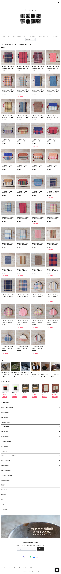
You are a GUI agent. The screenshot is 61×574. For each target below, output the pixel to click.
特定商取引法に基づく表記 (20, 568)
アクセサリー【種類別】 (6, 475)
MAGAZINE (33, 36)
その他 (2, 504)
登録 (40, 549)
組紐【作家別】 (4, 431)
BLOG (25, 36)
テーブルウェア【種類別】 (7, 407)
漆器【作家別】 (4, 417)
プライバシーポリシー (6, 568)
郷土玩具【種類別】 (5, 480)
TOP (4, 36)
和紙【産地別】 (4, 446)
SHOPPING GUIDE (44, 36)
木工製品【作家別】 (5, 422)
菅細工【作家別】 (5, 436)
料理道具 (3, 485)
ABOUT (19, 36)
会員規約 (30, 568)
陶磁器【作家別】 (5, 412)
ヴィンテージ (4, 489)
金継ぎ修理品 (4, 494)
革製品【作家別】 (5, 465)
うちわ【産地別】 (5, 451)
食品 (2, 499)
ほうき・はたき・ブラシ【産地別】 (8, 456)
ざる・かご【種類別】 (5, 460)
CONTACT (55, 36)
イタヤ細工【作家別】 (6, 441)
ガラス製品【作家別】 (6, 470)
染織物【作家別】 (9, 45)
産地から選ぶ (4, 509)
